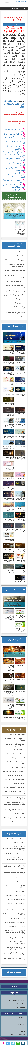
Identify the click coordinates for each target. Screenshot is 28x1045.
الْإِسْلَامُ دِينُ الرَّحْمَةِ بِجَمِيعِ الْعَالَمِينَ (15, 159)
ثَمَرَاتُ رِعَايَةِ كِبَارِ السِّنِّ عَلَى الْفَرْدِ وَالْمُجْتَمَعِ (15, 169)
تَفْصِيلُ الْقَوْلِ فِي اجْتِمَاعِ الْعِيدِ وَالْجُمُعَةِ (14, 130)
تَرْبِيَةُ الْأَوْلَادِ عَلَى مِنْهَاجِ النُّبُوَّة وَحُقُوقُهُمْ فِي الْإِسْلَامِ (14, 104)
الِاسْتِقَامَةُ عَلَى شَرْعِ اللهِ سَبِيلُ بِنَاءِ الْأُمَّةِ (14, 181)
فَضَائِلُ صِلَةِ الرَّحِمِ (16, 189)
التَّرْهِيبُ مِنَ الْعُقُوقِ (16, 9)
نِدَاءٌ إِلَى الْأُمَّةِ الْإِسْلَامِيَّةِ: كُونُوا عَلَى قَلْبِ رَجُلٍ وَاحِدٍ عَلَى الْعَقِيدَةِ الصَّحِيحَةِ (14, 153)
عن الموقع (23, 1031)
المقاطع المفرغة (21, 1024)
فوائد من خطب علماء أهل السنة (18, 1035)
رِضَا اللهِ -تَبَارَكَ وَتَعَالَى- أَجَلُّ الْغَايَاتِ (15, 142)
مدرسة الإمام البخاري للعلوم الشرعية (17, 1000)
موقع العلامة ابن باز (21, 1007)
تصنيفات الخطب (21, 1021)
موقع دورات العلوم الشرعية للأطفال (17, 997)
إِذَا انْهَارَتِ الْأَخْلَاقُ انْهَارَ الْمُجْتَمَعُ (16, 164)
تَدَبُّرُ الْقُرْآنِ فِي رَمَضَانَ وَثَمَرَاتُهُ (13, 134)
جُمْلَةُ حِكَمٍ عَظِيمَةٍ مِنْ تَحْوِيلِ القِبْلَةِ (15, 137)
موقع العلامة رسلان (21, 1004)
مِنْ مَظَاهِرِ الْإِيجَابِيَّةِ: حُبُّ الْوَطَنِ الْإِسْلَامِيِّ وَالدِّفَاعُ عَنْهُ (14, 186)
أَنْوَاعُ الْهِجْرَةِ (18, 149)
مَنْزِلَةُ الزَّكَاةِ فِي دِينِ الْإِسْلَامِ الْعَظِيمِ (14, 176)
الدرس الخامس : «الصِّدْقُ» (14, 146)
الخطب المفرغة (22, 1018)
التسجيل (23, 1028)
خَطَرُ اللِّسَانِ (18, 172)
